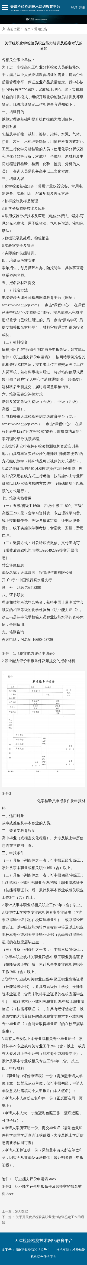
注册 (82, 7)
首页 (27, 29)
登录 (74, 7)
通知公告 (40, 29)
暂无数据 (21, 1211)
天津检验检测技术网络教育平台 (43, 1240)
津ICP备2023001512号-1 (33, 1250)
